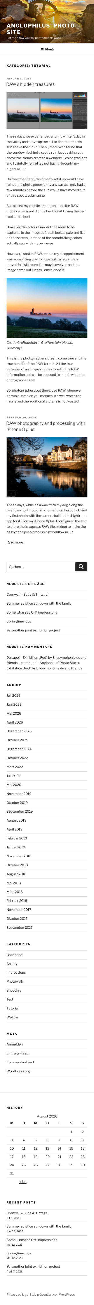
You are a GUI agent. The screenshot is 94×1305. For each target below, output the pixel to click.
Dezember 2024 (19, 749)
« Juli (22, 1182)
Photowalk (15, 981)
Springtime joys (19, 621)
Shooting (14, 990)
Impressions (16, 973)
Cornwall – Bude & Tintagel (27, 595)
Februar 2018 (17, 901)
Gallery (12, 964)
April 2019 (15, 829)
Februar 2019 (17, 838)
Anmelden (15, 1044)
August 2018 (16, 874)
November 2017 (19, 910)
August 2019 (16, 820)
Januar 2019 (16, 847)
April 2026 (15, 722)
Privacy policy (16, 1294)
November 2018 (19, 856)
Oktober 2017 (17, 919)
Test (10, 999)
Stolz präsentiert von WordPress (52, 1294)
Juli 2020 (14, 776)
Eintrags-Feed (17, 1053)
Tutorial (13, 1008)
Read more (15, 542)
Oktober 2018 (17, 865)
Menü (49, 49)
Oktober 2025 (17, 740)
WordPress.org (18, 1071)
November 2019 (19, 794)
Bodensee (14, 955)
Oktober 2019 (17, 803)
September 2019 (20, 811)
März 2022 (15, 767)
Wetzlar (13, 1017)
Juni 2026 (14, 705)
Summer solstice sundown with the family (39, 603)
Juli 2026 (14, 696)
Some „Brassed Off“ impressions (32, 612)
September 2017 (20, 928)
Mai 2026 (14, 713)
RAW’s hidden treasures (30, 84)
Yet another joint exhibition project (33, 630)
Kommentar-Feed (20, 1062)
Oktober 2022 (17, 758)
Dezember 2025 (19, 731)
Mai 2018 (14, 883)
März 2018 (15, 892)
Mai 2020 (14, 785)
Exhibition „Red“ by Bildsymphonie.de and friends (44, 668)
